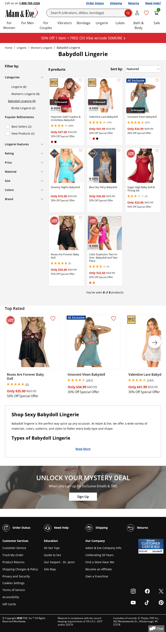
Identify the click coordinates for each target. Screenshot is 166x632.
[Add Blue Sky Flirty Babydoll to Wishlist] (118, 150)
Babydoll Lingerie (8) (22, 101)
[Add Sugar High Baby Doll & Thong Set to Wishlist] (157, 150)
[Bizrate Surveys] (158, 551)
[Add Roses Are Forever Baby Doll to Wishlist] (80, 217)
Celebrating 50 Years (99, 555)
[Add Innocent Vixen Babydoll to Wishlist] (157, 80)
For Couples (46, 25)
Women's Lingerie (41, 48)
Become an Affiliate (98, 569)
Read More (83, 448)
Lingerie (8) (18, 87)
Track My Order (12, 555)
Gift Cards (9, 604)
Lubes (120, 23)
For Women (9, 25)
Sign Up (83, 496)
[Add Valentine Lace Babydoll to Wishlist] (118, 80)
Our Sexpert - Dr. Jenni (59, 562)
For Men (27, 23)
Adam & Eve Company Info (103, 548)
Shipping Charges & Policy (20, 569)
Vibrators (64, 23)
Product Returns (13, 562)
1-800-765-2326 (29, 3)
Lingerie (102, 23)
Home (8, 48)
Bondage (83, 23)
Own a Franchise (96, 576)
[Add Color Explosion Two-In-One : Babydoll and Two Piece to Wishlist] (118, 217)
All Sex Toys (52, 548)
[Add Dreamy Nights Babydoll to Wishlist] (80, 150)
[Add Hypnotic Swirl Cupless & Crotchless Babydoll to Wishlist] (80, 80)
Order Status (95, 3)
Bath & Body (138, 25)
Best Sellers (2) (21, 126)
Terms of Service (13, 590)
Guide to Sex (52, 555)
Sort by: (117, 69)
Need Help (61, 528)
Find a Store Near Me (99, 562)
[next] (154, 341)
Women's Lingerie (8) (25, 94)
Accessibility (10, 597)
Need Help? (153, 3)
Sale (157, 23)
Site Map (50, 569)
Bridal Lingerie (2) (23, 108)
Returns (133, 3)
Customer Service (14, 548)
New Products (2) (23, 133)
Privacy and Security (16, 576)
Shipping (116, 3)
